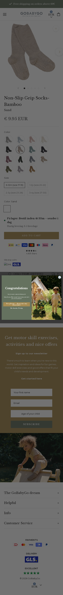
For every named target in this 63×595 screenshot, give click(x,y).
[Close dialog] (59, 277)
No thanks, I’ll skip (16, 308)
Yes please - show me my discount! (16, 304)
